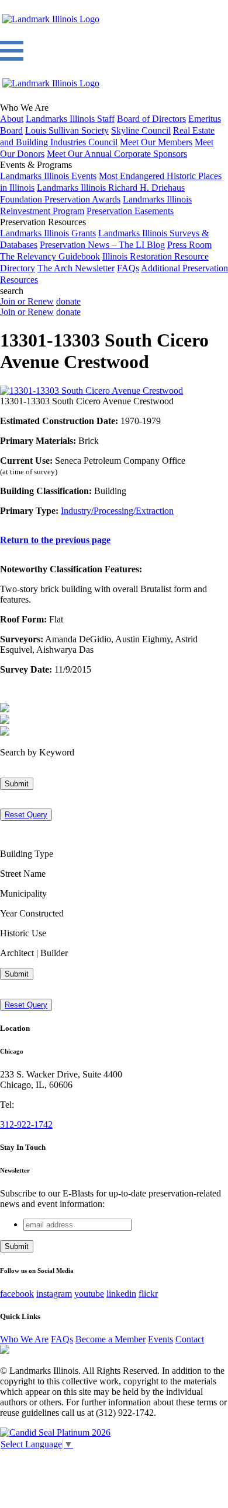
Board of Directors (151, 119)
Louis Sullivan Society (67, 130)
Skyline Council (141, 130)
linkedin (121, 1294)
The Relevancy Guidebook (50, 256)
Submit (17, 783)
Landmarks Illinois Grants (48, 233)
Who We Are (24, 1339)
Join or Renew (27, 301)
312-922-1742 (26, 1124)
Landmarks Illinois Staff (70, 119)
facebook (17, 1294)
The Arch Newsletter (76, 268)
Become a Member (110, 1339)
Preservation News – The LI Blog (102, 245)
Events (160, 1339)
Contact (189, 1339)
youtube (89, 1294)
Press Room (189, 245)
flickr (148, 1294)
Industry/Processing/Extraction (117, 511)
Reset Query (26, 814)
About (11, 119)
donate (68, 301)
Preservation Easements (130, 211)
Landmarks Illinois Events (48, 176)
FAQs (128, 268)
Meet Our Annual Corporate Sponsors (117, 154)
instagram (54, 1294)
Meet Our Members (156, 142)
